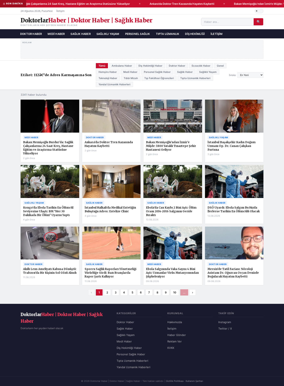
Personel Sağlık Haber (157, 71)
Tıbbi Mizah (131, 78)
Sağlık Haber (80, 33)
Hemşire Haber (108, 71)
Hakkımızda (174, 322)
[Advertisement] (142, 48)
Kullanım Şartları (194, 381)
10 (174, 292)
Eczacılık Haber (201, 65)
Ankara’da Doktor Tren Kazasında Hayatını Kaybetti (179, 3)
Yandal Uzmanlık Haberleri (114, 84)
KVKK (170, 347)
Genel (220, 65)
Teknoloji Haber (108, 78)
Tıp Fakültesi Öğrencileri (159, 78)
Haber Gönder (176, 335)
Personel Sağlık (137, 33)
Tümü (102, 65)
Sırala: (232, 75)
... (184, 292)
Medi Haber (56, 33)
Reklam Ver (174, 341)
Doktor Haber (31, 33)
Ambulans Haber (122, 65)
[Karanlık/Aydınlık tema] (259, 11)
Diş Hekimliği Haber (150, 65)
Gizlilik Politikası (175, 381)
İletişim (60, 10)
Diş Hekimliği (195, 33)
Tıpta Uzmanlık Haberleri (195, 78)
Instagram (224, 322)
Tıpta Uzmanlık (167, 33)
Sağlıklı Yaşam (107, 33)
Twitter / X (225, 328)
